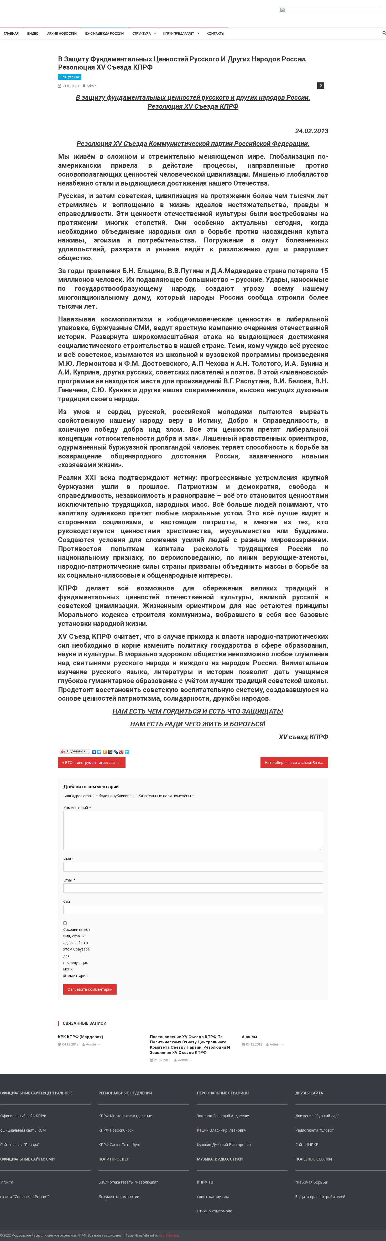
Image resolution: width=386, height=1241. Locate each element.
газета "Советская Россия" (24, 1196)
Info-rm (6, 1182)
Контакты (215, 33)
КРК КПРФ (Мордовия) (80, 1036)
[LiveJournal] (116, 750)
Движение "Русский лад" (317, 1115)
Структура (141, 33)
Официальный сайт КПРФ (23, 1115)
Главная (11, 33)
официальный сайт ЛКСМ (23, 1130)
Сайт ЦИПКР (306, 1144)
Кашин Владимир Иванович (221, 1130)
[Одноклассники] (105, 750)
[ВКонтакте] (94, 750)
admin (92, 85)
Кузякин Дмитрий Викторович (224, 1144)
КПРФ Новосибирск (115, 1130)
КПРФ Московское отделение (125, 1115)
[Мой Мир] (110, 750)
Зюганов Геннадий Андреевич (223, 1115)
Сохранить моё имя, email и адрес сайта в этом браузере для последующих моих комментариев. (77, 952)
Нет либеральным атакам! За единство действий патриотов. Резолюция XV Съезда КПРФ (296, 762)
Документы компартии (118, 1196)
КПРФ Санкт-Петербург (119, 1144)
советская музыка (213, 1196)
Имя (68, 858)
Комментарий (77, 807)
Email (69, 880)
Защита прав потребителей (320, 1196)
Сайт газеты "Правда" (20, 1144)
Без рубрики (70, 77)
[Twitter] (99, 750)
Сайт (67, 901)
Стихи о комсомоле (214, 1210)
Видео (33, 33)
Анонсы (249, 1036)
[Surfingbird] (127, 750)
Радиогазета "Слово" (314, 1130)
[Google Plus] (121, 750)
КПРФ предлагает (178, 33)
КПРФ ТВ (205, 1182)
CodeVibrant (168, 1235)
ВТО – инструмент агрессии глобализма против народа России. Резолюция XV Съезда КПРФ (95, 762)
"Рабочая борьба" (311, 1182)
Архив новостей (62, 33)
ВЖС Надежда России (104, 33)
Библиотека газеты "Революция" (128, 1182)
